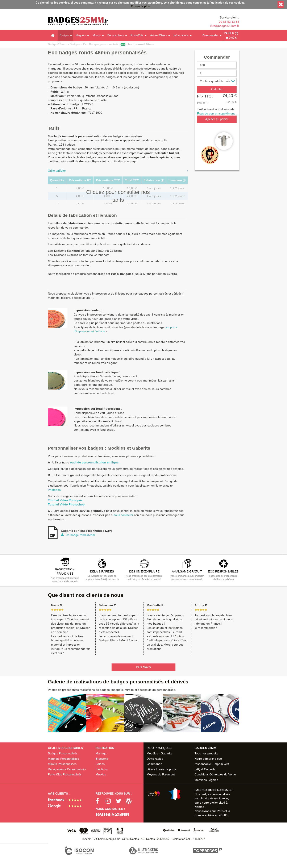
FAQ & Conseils (205, 769)
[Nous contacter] (120, 814)
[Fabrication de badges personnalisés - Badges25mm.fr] (78, 21)
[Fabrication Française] (165, 794)
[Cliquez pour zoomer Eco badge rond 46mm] (217, 148)
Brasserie (102, 758)
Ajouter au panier (216, 119)
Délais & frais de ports (161, 769)
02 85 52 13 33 (229, 21)
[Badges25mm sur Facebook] (101, 801)
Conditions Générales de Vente (215, 774)
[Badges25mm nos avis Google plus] (66, 806)
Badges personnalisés (215, 794)
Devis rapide (155, 758)
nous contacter (123, 515)
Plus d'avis (143, 667)
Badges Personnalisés (63, 753)
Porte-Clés (137, 35)
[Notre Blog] (131, 801)
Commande (154, 764)
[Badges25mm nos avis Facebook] (66, 799)
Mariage (101, 753)
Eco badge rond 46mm (138, 44)
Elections (102, 769)
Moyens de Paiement (161, 774)
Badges (64, 35)
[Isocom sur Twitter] (121, 801)
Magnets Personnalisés (63, 758)
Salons (100, 764)
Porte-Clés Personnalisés (65, 774)
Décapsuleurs (115, 35)
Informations (181, 35)
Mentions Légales (206, 780)
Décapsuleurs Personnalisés (67, 769)
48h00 (223, 815)
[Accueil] (53, 35)
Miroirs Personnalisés (62, 764)
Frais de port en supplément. (216, 113)
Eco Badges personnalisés (101, 44)
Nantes (199, 806)
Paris (220, 811)
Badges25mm (57, 44)
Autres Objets (158, 35)
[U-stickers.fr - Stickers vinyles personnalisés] (143, 850)
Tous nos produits (206, 753)
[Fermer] (281, 4)
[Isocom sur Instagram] (111, 801)
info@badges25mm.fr (224, 26)
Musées (101, 774)
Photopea (54, 489)
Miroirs (97, 35)
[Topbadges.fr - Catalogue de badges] (207, 850)
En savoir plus (140, 6)
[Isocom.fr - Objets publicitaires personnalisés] (80, 850)
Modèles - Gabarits (159, 753)
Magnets (80, 35)
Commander (211, 35)
